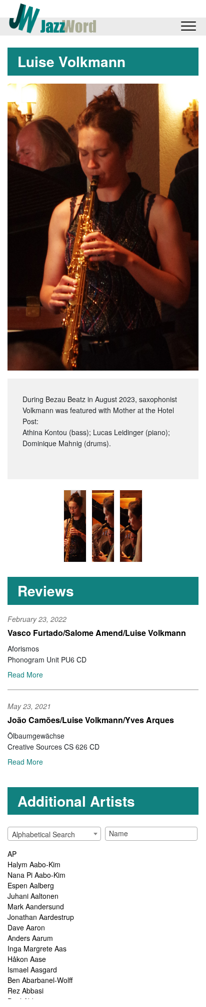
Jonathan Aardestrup (41, 917)
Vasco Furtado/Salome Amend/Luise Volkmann (97, 632)
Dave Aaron (26, 927)
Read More (25, 674)
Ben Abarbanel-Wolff (40, 980)
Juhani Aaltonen (33, 896)
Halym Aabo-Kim (34, 864)
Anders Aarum (30, 938)
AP (12, 854)
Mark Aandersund (36, 906)
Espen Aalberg (31, 885)
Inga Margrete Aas (37, 948)
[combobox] (54, 834)
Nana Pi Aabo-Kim (37, 875)
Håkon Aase (27, 959)
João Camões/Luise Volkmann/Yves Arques (91, 720)
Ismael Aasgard (32, 969)
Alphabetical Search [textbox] (43, 834)
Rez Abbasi (26, 990)
